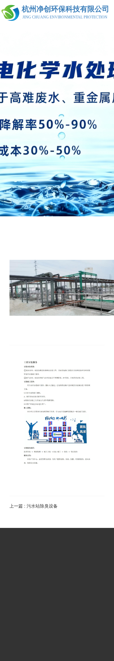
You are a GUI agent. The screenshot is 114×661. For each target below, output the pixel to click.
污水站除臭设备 (42, 505)
